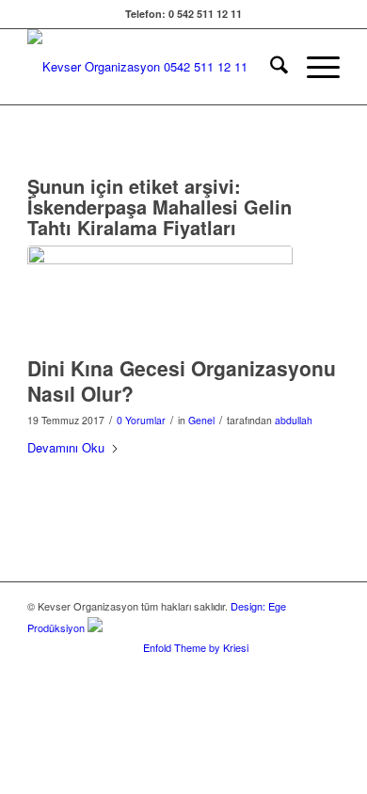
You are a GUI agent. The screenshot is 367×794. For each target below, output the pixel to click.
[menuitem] (269, 66)
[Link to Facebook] (241, 668)
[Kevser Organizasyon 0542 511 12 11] (152, 66)
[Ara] (269, 66)
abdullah (293, 420)
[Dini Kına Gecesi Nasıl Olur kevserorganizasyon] (160, 296)
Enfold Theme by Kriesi (195, 647)
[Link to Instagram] (297, 668)
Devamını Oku (65, 447)
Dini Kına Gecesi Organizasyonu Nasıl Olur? (181, 380)
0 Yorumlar (141, 420)
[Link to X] (269, 668)
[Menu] (314, 66)
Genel (201, 420)
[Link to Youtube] (325, 668)
